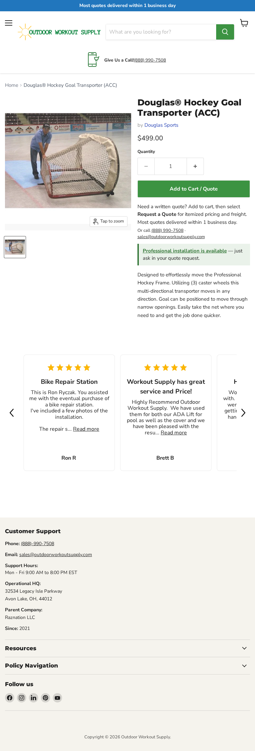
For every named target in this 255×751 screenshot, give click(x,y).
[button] (11, 412)
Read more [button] (86, 429)
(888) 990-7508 (150, 60)
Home (11, 85)
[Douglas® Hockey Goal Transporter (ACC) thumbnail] (15, 247)
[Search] (225, 32)
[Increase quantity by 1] (195, 166)
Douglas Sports (161, 125)
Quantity (146, 151)
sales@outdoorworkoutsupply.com (171, 237)
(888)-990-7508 (37, 543)
